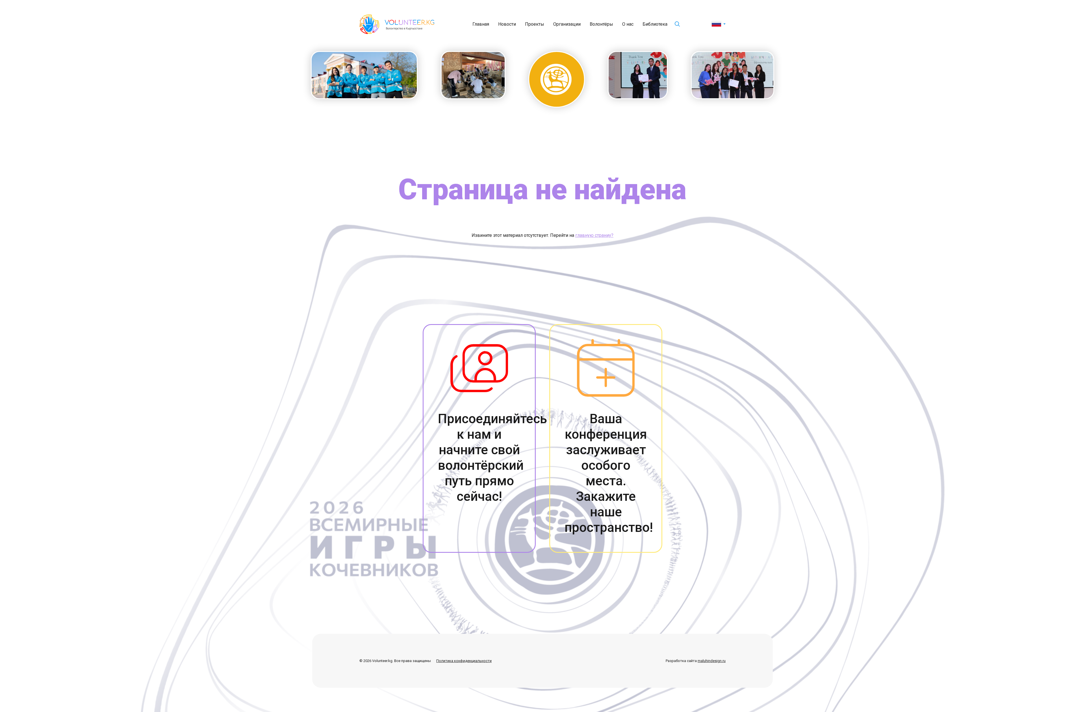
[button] (719, 24)
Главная (480, 24)
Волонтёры (601, 24)
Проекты (534, 24)
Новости (507, 24)
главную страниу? (594, 235)
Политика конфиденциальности (464, 661)
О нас (627, 24)
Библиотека (655, 24)
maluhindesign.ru (712, 661)
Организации (567, 24)
